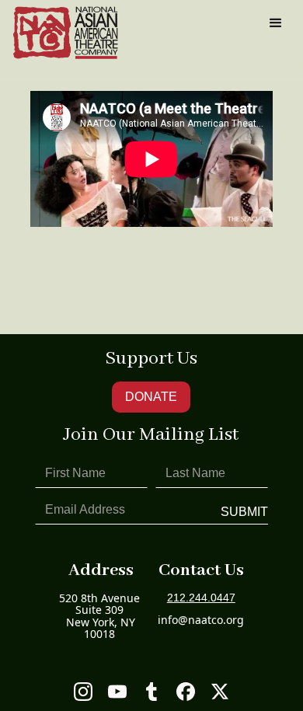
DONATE (151, 396)
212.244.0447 (201, 598)
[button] (275, 23)
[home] (65, 32)
